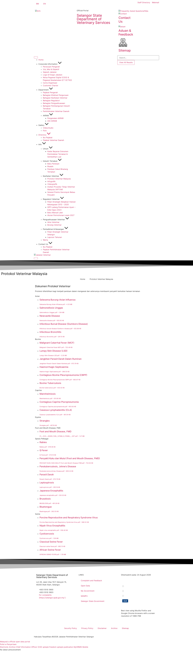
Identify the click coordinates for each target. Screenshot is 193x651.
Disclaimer (102, 628)
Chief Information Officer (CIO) (29, 647)
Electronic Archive (7, 647)
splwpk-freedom (50, 647)
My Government (87, 591)
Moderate (128, 591)
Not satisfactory (131, 596)
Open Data (85, 586)
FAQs (146, 11)
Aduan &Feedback (126, 32)
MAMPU (84, 596)
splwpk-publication (65, 647)
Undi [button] (125, 601)
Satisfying (128, 586)
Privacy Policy (87, 628)
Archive (114, 628)
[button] (96, 296)
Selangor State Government (92, 601)
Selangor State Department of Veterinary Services (93, 19)
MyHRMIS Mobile (81, 647)
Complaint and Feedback (91, 580)
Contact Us (124, 19)
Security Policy (70, 628)
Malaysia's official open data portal (15, 641)
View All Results (126, 62)
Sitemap (125, 50)
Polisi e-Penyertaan (8, 644)
